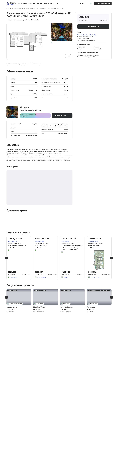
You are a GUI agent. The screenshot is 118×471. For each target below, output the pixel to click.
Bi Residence (65, 241)
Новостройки (22, 3)
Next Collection (12, 241)
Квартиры (32, 3)
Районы (39, 3)
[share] (106, 17)
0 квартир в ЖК (60, 115)
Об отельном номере (14, 64)
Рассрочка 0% (48, 3)
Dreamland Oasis (39, 241)
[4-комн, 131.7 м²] (45, 258)
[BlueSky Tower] (45, 300)
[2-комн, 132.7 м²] (19, 258)
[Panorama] (99, 300)
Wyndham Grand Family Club (32, 8)
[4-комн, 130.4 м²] (72, 258)
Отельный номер (17, 8)
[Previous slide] (6, 258)
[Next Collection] (72, 300)
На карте (36, 64)
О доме (27, 64)
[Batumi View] (18, 300)
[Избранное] (87, 3)
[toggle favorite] (99, 17)
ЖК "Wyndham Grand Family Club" (87, 35)
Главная (8, 8)
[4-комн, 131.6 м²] (99, 258)
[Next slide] (111, 258)
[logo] (11, 3)
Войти (82, 3)
